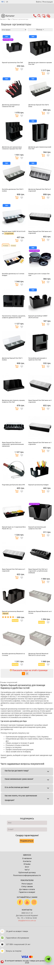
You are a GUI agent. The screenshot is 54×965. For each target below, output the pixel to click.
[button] (48, 959)
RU (3, 2)
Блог (27, 867)
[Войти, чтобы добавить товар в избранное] (22, 69)
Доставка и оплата (27, 889)
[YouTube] (27, 902)
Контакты (27, 861)
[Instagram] (34, 902)
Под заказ (15, 620)
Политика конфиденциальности (27, 875)
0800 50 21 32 (27, 913)
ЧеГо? (27, 870)
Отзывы (27, 864)
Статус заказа (27, 886)
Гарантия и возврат (27, 892)
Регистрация (47, 2)
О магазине (27, 858)
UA (7, 2)
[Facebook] (20, 902)
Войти (38, 2)
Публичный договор (27, 872)
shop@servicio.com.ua (27, 921)
